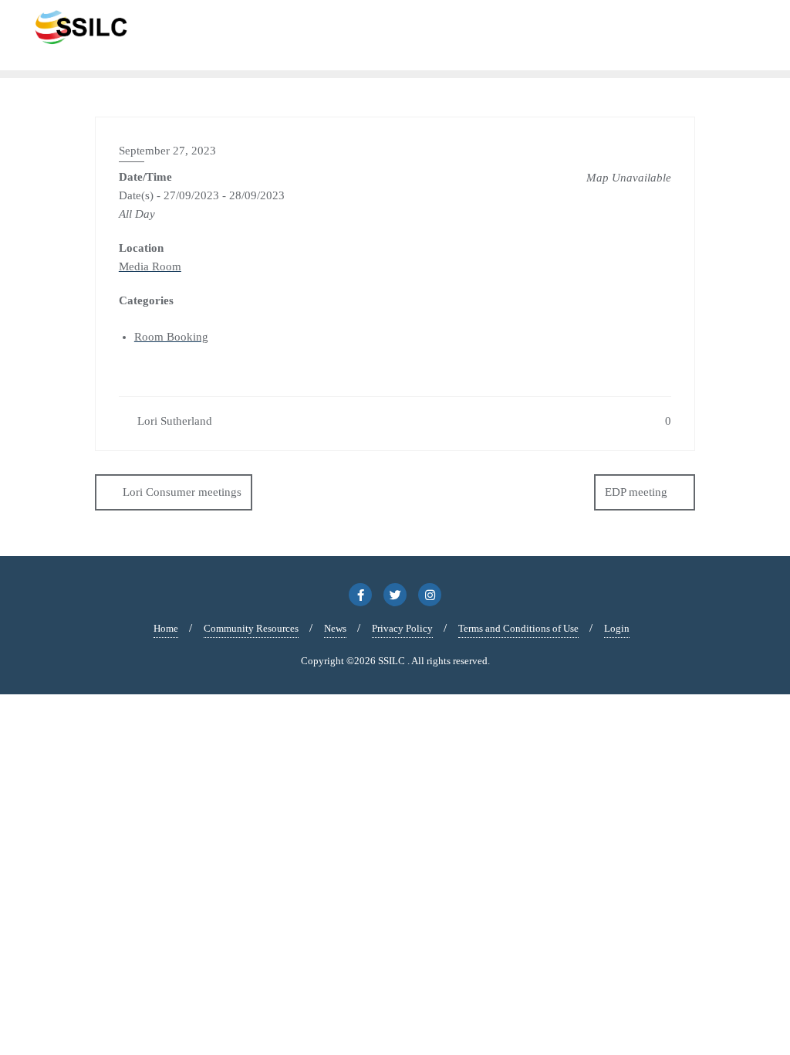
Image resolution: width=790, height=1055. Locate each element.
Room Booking (171, 337)
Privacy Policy (402, 628)
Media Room (150, 266)
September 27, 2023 (167, 150)
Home (166, 628)
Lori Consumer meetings (182, 492)
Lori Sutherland (173, 421)
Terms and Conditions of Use (518, 628)
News (335, 628)
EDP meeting (636, 492)
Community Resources (251, 628)
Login (617, 628)
